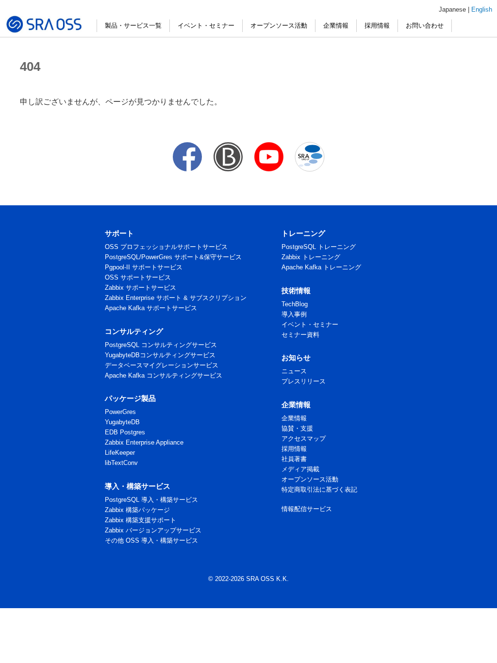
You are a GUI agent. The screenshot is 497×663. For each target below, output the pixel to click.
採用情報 (377, 25)
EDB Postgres (125, 432)
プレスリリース (304, 381)
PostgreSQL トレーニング (319, 246)
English (481, 9)
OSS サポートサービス (138, 277)
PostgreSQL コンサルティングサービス (161, 344)
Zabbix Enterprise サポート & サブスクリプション (176, 297)
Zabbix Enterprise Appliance (144, 442)
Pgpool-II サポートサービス (143, 267)
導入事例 (294, 314)
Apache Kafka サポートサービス (151, 308)
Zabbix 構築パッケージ (137, 510)
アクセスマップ (304, 438)
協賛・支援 (297, 428)
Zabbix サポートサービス (140, 287)
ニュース (294, 371)
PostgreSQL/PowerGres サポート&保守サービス (173, 257)
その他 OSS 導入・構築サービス (151, 540)
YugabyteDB (122, 422)
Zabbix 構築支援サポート (140, 520)
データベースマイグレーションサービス (161, 365)
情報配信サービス (307, 509)
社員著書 (294, 459)
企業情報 (335, 25)
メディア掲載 (300, 469)
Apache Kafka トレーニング (321, 267)
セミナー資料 (300, 334)
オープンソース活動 (278, 25)
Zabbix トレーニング (311, 257)
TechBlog (295, 304)
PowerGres (120, 411)
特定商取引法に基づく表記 (319, 489)
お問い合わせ (425, 25)
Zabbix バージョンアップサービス (153, 530)
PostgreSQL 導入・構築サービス (151, 499)
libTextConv (121, 462)
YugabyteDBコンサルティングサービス (160, 355)
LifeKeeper (120, 452)
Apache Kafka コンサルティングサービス (163, 375)
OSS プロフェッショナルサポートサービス (166, 246)
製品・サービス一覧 (133, 25)
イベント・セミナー (206, 25)
